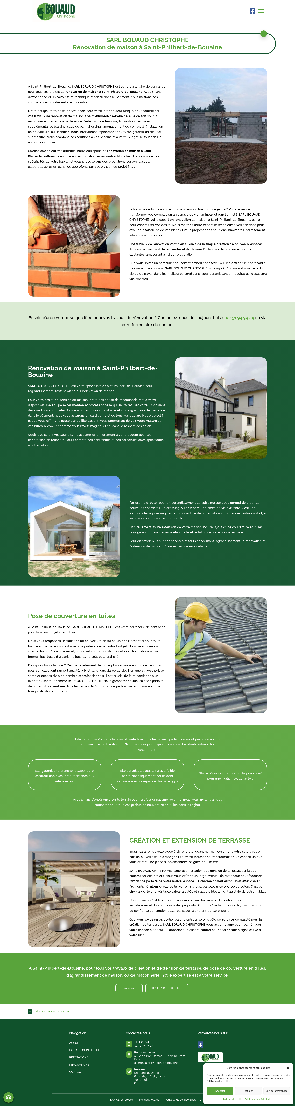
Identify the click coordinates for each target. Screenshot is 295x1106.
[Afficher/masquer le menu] (262, 11)
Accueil (75, 1043)
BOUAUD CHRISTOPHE (84, 1050)
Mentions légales (149, 1099)
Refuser (248, 1090)
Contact (76, 1071)
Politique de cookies (233, 1099)
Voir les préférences (276, 1090)
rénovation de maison (68, 116)
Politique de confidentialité (258, 1099)
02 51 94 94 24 (240, 317)
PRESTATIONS (78, 1057)
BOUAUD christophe (121, 1099)
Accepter (220, 1090)
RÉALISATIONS (79, 1064)
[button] (288, 1068)
